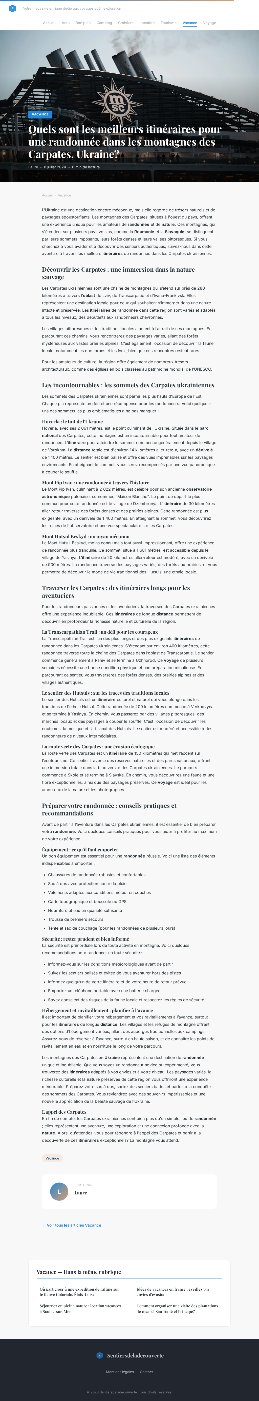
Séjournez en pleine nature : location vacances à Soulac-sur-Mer (80, 1308)
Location (147, 23)
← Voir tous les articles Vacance (71, 1225)
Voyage (209, 23)
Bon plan (83, 23)
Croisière (126, 23)
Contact (146, 1372)
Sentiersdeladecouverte (135, 1355)
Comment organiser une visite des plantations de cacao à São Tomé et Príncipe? (177, 1308)
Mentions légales (120, 1372)
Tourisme (169, 23)
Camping (104, 23)
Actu (66, 23)
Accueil (49, 23)
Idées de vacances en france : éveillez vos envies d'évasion (173, 1292)
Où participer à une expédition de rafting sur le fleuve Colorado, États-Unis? (79, 1292)
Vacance (190, 23)
